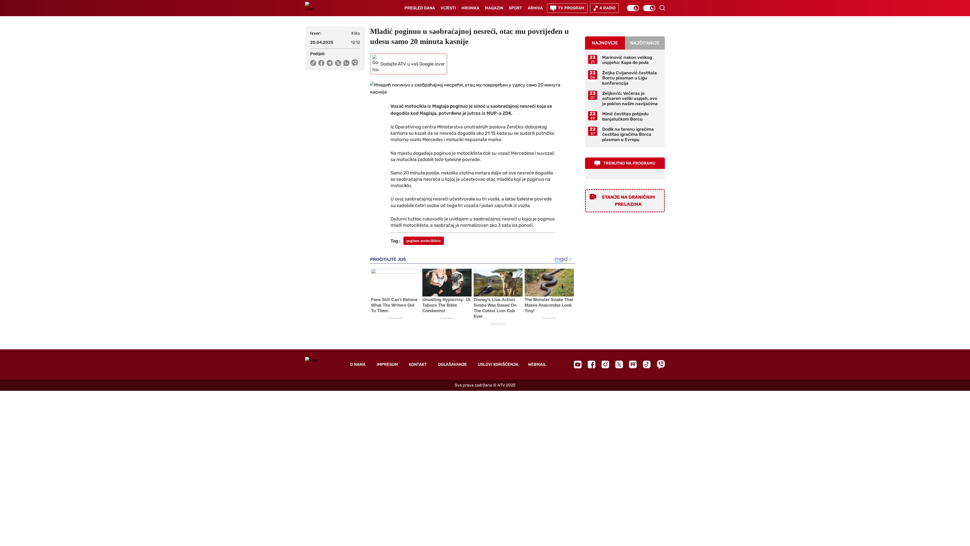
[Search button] (662, 8)
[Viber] (661, 364)
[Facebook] (591, 364)
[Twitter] (619, 364)
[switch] (633, 8)
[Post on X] (338, 63)
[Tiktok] (647, 364)
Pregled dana (419, 8)
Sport (515, 8)
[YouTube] (577, 364)
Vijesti (448, 8)
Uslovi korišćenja (498, 364)
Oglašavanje (452, 364)
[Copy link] (313, 63)
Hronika (470, 8)
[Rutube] (633, 364)
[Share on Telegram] (330, 63)
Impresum (387, 364)
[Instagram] (605, 364)
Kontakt (418, 364)
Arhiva (535, 8)
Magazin (494, 8)
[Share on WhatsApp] (346, 63)
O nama (358, 364)
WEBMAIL (537, 364)
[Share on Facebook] (321, 63)
